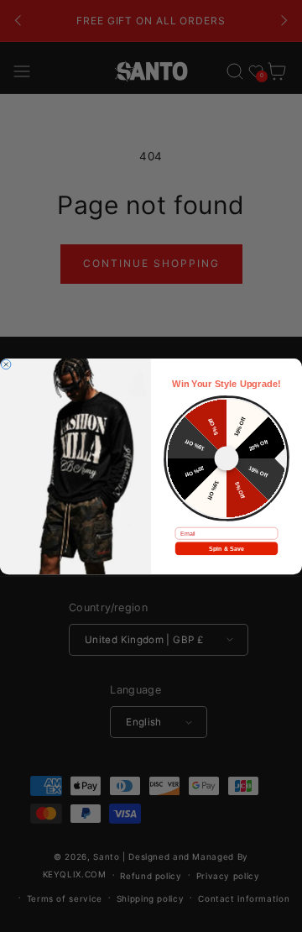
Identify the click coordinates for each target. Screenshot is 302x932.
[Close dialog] (6, 364)
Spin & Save (226, 548)
